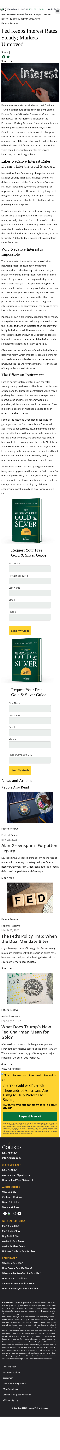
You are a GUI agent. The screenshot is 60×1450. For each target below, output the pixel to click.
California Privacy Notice (14, 1383)
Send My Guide (20, 630)
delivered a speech (11, 182)
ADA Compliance (10, 1389)
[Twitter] (8, 57)
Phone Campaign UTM (20, 754)
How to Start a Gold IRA (14, 1278)
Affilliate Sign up (10, 1400)
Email (12, 599)
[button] (57, 11)
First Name (14, 563)
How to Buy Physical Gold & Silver (20, 1288)
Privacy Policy (9, 1366)
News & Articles (10, 1202)
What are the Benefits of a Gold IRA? (21, 1273)
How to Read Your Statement (17, 1180)
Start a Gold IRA (10, 1225)
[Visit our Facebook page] (5, 1214)
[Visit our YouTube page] (19, 1214)
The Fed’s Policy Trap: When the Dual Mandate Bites (29, 938)
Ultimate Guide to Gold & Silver (18, 1251)
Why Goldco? (9, 1191)
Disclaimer (8, 1378)
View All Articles (11, 1068)
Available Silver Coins (13, 1246)
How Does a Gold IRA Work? (17, 1268)
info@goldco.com (11, 1157)
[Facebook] (3, 57)
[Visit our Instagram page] (14, 1214)
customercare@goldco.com (16, 1175)
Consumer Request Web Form (17, 1394)
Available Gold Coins (13, 1241)
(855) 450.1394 (9, 1152)
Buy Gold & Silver (11, 1236)
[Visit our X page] (10, 1214)
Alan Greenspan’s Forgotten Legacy (29, 848)
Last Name (14, 587)
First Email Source (18, 575)
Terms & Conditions (12, 1372)
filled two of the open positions (29, 109)
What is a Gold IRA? (12, 1263)
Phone (12, 611)
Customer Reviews (12, 1197)
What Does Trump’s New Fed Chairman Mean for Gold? (26, 1032)
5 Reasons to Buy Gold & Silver (18, 1283)
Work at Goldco (10, 1207)
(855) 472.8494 (9, 1169)
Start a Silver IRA (11, 1230)
